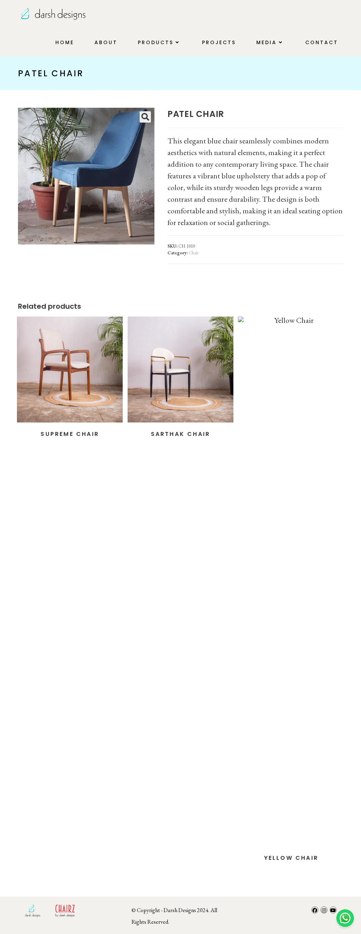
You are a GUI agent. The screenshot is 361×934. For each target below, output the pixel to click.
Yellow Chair (291, 858)
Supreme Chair (70, 434)
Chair (193, 253)
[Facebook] (314, 910)
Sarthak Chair (180, 434)
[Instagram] (324, 910)
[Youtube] (333, 910)
